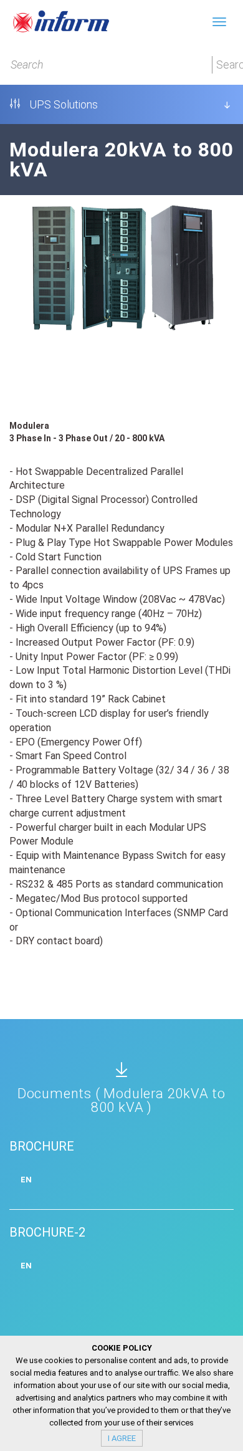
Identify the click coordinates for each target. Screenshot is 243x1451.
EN (26, 1179)
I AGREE (122, 1438)
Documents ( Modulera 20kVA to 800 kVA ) (121, 1100)
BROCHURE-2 (47, 1232)
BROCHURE (41, 1146)
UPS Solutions (62, 104)
